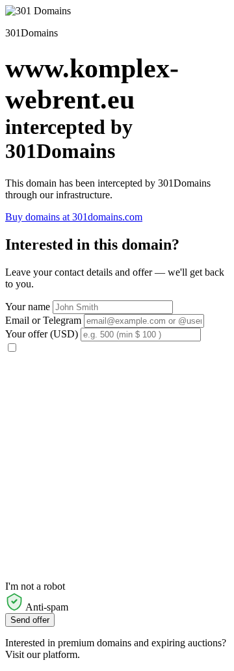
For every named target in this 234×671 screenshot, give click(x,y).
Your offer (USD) (41, 333)
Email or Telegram (43, 320)
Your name (27, 306)
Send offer (29, 620)
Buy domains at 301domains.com (73, 216)
